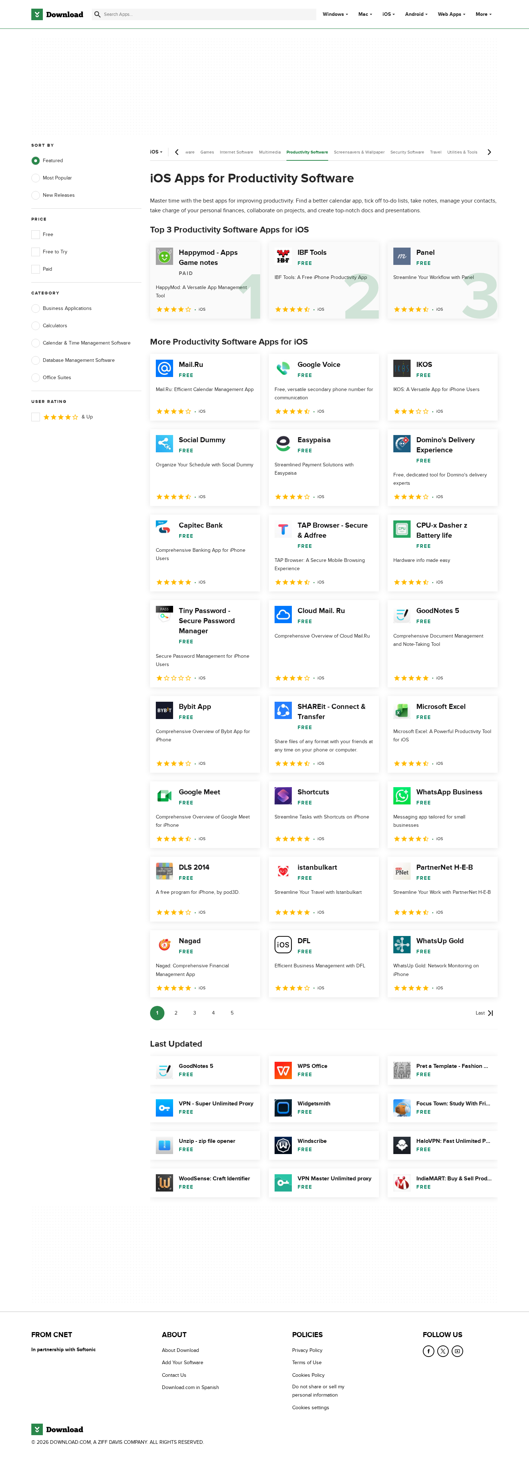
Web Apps (449, 14)
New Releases (59, 195)
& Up (87, 417)
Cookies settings (310, 1408)
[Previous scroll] (177, 152)
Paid (47, 269)
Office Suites (57, 377)
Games (207, 152)
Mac (363, 14)
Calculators (55, 326)
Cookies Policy (308, 1375)
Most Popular (57, 178)
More (482, 14)
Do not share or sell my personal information (318, 1391)
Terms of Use (307, 1363)
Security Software (407, 152)
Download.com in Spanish (190, 1387)
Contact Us (174, 1375)
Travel (436, 152)
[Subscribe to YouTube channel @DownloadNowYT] (457, 1351)
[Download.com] (57, 14)
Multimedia (270, 152)
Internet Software (236, 152)
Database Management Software (79, 360)
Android (414, 14)
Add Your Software (182, 1363)
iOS (387, 14)
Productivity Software (307, 152)
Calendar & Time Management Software (87, 343)
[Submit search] (97, 14)
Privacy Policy (307, 1350)
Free (48, 234)
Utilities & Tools (462, 152)
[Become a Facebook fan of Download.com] (428, 1351)
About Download (180, 1350)
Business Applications (67, 308)
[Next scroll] (489, 152)
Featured (53, 161)
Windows (333, 14)
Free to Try (55, 252)
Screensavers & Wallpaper (359, 152)
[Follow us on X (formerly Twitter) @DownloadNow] (443, 1351)
